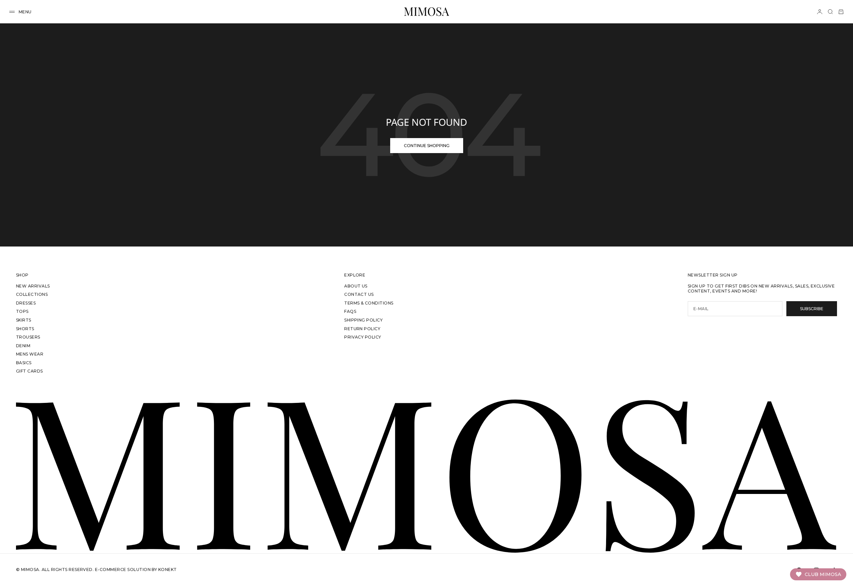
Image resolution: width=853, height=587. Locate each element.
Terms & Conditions (369, 303)
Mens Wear (29, 354)
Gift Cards (29, 371)
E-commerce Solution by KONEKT (136, 569)
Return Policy (362, 328)
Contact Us (359, 294)
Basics (24, 362)
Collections (32, 294)
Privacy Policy (362, 337)
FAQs (350, 311)
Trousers (28, 337)
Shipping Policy (363, 320)
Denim (23, 345)
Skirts (23, 320)
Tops (22, 311)
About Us (356, 285)
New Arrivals (33, 285)
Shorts (25, 328)
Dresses (26, 303)
